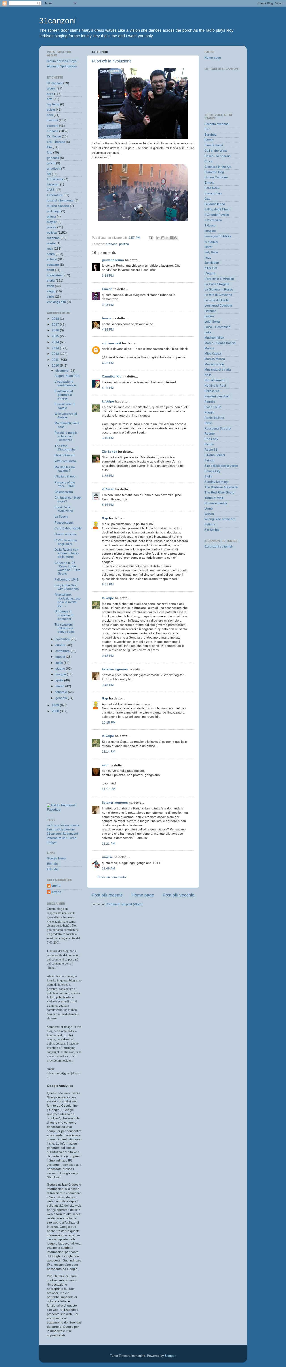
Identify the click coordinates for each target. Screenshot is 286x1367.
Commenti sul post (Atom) (124, 904)
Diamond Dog (214, 172)
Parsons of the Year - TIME (65, 484)
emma (55, 885)
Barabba (210, 134)
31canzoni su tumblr (218, 546)
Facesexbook (64, 522)
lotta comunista (65, 461)
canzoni (52, 120)
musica (58, 829)
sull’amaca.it (111, 343)
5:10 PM (108, 438)
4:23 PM (108, 363)
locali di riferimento (60, 200)
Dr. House (54, 136)
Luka (207, 332)
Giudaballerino (214, 204)
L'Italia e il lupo (65, 476)
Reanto (209, 433)
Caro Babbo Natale (68, 528)
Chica (208, 161)
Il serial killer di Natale (65, 405)
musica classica (58, 205)
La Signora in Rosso (218, 289)
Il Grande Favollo (216, 214)
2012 (56, 353)
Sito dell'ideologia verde (221, 465)
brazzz (106, 318)
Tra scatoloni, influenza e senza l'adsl (64, 628)
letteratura (54, 838)
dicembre (62, 370)
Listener (210, 311)
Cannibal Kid (112, 376)
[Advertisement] (67, 737)
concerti (52, 125)
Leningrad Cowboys (218, 305)
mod (105, 765)
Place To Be (212, 407)
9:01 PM (108, 584)
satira (51, 254)
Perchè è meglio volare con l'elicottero (66, 436)
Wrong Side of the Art (219, 519)
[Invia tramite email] (158, 238)
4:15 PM (108, 329)
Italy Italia (211, 252)
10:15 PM (109, 722)
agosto (60, 656)
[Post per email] (150, 237)
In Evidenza (55, 179)
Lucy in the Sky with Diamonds (67, 587)
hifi (49, 174)
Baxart (209, 140)
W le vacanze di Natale (66, 415)
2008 (56, 711)
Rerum (209, 444)
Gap (105, 518)
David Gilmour (65, 455)
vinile (50, 296)
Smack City (212, 471)
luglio (59, 662)
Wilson (209, 514)
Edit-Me (52, 863)
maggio (61, 674)
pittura (51, 216)
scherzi (52, 259)
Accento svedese (216, 124)
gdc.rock (53, 158)
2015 (56, 336)
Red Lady (211, 439)
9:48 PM (108, 685)
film (49, 147)
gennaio (61, 698)
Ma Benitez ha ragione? (65, 468)
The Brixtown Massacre (221, 487)
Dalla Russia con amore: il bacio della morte (67, 553)
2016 (56, 330)
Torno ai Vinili (213, 498)
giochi (51, 163)
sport (50, 270)
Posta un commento (111, 877)
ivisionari (53, 184)
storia (51, 280)
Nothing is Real (215, 385)
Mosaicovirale (214, 364)
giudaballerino (113, 260)
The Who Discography (65, 447)
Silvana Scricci (214, 455)
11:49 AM (108, 868)
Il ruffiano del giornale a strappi (64, 395)
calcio (51, 109)
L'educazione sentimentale (65, 383)
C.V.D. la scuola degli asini (66, 542)
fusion (64, 825)
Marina (209, 348)
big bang (53, 104)
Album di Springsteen (62, 66)
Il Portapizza (213, 220)
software (53, 264)
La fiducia (61, 516)
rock (50, 248)
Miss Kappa (212, 353)
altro (50, 93)
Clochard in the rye (217, 166)
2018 (56, 318)
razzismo (53, 238)
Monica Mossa (214, 359)
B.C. (207, 129)
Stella (208, 476)
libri (64, 838)
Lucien (209, 316)
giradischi (53, 168)
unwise (107, 857)
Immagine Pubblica (217, 236)
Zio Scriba (109, 451)
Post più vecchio (178, 895)
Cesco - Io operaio (217, 156)
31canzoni (57, 20)
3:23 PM (108, 305)
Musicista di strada (217, 369)
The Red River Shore (219, 492)
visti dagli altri (56, 302)
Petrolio (209, 401)
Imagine (210, 230)
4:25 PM (108, 388)
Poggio (209, 412)
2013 (56, 348)
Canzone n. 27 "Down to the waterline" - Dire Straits (67, 568)
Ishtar (208, 247)
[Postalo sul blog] (163, 238)
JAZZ (51, 189)
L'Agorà (209, 273)
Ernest (107, 289)
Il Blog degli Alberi (216, 209)
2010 (56, 365)
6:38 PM (108, 475)
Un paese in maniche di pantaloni (64, 615)
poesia (51, 227)
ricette (51, 243)
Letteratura (55, 195)
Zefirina (209, 524)
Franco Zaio (213, 193)
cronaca (111, 244)
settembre (63, 651)
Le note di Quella (216, 300)
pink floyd (53, 211)
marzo (60, 686)
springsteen (55, 275)
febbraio (61, 692)
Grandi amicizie (65, 534)
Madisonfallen (214, 337)
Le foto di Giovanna (218, 295)
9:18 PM (108, 656)
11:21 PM (108, 843)
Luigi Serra (212, 321)
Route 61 (210, 449)
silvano (56, 892)
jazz (56, 825)
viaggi (51, 291)
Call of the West (215, 150)
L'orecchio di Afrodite (219, 278)
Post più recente (107, 895)
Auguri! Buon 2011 (68, 376)
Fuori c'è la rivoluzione (112, 61)
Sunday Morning (216, 481)
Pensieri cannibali (216, 396)
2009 (56, 705)
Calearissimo (64, 492)
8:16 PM (108, 504)
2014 (56, 342)
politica (124, 244)
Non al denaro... (215, 380)
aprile (59, 680)
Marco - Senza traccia (220, 343)
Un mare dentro (215, 503)
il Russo (108, 489)
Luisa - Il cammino (217, 327)
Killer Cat (210, 268)
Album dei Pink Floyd (62, 61)
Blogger (170, 1355)
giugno (60, 668)
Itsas (207, 257)
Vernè (208, 508)
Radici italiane (214, 417)
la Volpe (108, 401)
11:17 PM (108, 789)
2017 (56, 324)
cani (50, 115)
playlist (52, 222)
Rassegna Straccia (217, 428)
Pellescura (211, 391)
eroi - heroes (56, 141)
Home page (143, 895)
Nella (208, 375)
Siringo (209, 460)
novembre (63, 639)
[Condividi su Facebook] (171, 238)
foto (49, 152)
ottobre (60, 645)
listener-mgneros (115, 669)
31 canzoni (54, 83)
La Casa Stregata (216, 284)
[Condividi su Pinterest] (175, 238)
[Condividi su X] (167, 238)
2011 (55, 359)
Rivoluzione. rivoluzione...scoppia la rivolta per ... (68, 600)
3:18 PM (108, 275)
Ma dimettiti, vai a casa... (67, 424)
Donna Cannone (216, 177)
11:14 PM (108, 751)
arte (50, 99)
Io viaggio (211, 241)
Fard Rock (211, 188)
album (51, 88)
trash (50, 286)
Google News (56, 858)
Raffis (208, 423)
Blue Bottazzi (213, 145)
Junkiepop (211, 262)
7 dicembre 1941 (66, 579)
